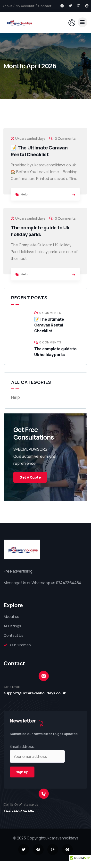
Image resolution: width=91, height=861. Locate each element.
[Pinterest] (87, 6)
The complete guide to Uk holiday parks (40, 231)
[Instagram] (78, 6)
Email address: (22, 746)
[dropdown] (82, 22)
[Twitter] (70, 6)
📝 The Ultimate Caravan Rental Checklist (39, 151)
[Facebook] (62, 6)
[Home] (19, 22)
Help (24, 194)
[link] (73, 195)
